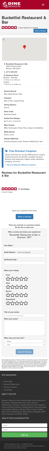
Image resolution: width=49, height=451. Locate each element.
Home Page (8, 381)
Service (9, 291)
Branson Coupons (10, 387)
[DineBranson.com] (11, 4)
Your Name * (8, 245)
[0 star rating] (9, 28)
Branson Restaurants (11, 384)
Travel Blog (8, 390)
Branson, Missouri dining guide (20, 446)
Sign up (24, 434)
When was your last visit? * (14, 338)
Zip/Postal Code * (11, 259)
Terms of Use (12, 448)
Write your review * (11, 319)
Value (8, 283)
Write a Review (40, 31)
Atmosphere (10, 299)
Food (8, 275)
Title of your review (11, 312)
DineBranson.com (14, 444)
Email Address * (17, 252)
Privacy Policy (22, 448)
